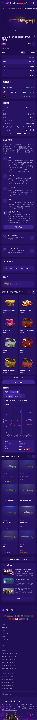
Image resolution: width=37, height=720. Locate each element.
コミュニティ (5, 627)
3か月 (16, 396)
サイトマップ (5, 645)
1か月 (10, 396)
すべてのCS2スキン (7, 677)
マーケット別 (14, 392)
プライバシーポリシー (8, 633)
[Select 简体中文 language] (10, 618)
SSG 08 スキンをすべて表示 (18, 559)
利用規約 (4, 636)
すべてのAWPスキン (8, 686)
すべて (22, 396)
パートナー (5, 642)
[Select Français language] (15, 616)
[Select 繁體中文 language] (13, 618)
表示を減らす (18, 227)
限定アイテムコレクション (9, 662)
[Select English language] (5, 616)
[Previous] (29, 292)
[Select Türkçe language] (28, 616)
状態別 (6, 392)
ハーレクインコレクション (9, 668)
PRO (3, 630)
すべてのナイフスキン (8, 689)
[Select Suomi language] (27, 618)
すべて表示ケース (18, 378)
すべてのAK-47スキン (8, 680)
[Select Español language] (8, 616)
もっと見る (18, 598)
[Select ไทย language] (23, 618)
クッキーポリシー (7, 639)
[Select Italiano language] (18, 616)
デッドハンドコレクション (9, 659)
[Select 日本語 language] (16, 618)
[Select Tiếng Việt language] (32, 616)
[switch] (23, 52)
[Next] (33, 292)
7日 (6, 396)
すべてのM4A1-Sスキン (9, 683)
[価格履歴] (10, 82)
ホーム (3, 8)
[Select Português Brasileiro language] (25, 616)
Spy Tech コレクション (9, 656)
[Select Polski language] (22, 616)
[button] (10, 472)
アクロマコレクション (8, 665)
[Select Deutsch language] (11, 616)
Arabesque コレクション (9, 653)
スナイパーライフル (12, 8)
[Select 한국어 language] (20, 618)
